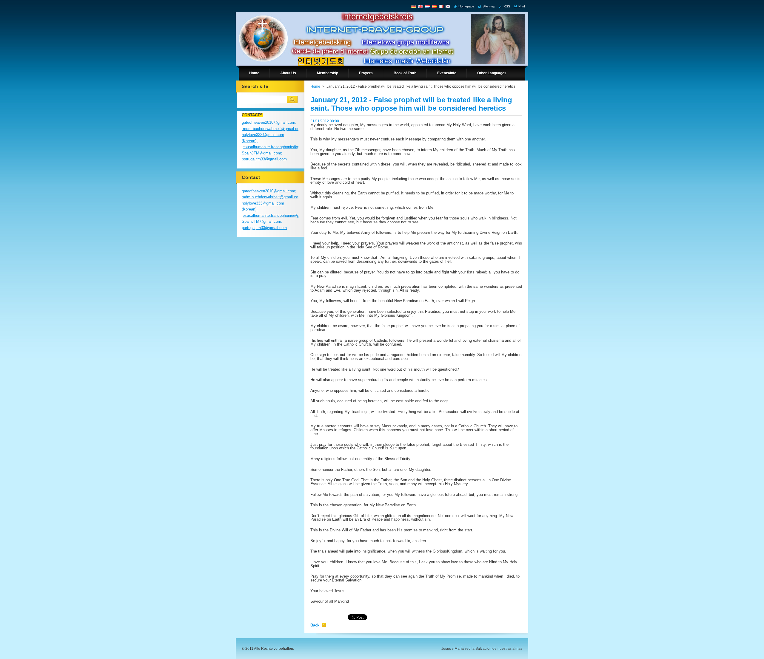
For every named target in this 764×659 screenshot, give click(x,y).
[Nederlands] (427, 6)
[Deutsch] (413, 6)
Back (314, 625)
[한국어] (448, 6)
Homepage (466, 6)
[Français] (441, 6)
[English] (420, 6)
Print (521, 6)
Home (315, 86)
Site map (489, 6)
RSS (506, 6)
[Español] (434, 6)
